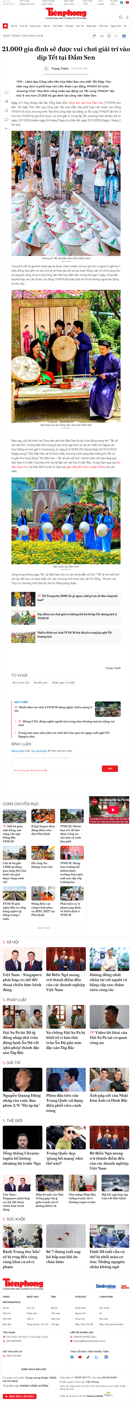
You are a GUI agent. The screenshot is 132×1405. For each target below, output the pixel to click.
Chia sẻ (6, 101)
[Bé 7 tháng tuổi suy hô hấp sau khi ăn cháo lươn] (66, 1236)
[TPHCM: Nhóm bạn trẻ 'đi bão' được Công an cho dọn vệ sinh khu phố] (72, 816)
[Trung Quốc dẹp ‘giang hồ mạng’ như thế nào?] (66, 1138)
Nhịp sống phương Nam (23, 35)
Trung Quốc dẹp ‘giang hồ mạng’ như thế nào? (64, 1158)
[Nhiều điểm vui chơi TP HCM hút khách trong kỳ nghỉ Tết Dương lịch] (23, 636)
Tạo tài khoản (39, 750)
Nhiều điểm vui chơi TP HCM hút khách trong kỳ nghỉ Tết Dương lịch (74, 634)
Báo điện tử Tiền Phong (66, 13)
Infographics (11, 1302)
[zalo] (98, 1357)
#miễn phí (40, 682)
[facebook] (121, 2)
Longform (106, 1296)
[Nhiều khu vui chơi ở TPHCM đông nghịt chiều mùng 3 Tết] (108, 709)
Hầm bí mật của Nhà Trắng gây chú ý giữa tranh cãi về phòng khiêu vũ (49, 1200)
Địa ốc (46, 25)
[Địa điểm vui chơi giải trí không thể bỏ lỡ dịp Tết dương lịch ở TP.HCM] (23, 617)
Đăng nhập (17, 750)
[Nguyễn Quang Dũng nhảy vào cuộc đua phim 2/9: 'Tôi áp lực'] (22, 1080)
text (102, 36)
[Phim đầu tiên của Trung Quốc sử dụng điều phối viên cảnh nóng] (66, 1080)
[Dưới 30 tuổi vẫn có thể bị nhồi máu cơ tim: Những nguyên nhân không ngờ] (109, 1236)
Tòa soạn (9, 1332)
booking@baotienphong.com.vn (90, 1341)
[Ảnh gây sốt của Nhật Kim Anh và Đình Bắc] (109, 1080)
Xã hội (14, 25)
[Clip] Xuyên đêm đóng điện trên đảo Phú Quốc (43, 830)
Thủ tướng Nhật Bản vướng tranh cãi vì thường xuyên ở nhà (82, 1198)
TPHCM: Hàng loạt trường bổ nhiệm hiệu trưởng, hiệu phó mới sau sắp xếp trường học (71, 872)
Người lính (116, 25)
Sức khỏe (58, 25)
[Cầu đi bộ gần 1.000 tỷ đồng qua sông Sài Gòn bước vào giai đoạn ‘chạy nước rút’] (14, 853)
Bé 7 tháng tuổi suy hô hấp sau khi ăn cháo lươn (63, 1256)
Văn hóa (7, 1318)
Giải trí (13, 1062)
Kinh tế (23, 25)
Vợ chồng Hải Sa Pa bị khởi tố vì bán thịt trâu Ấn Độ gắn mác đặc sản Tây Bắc (65, 1040)
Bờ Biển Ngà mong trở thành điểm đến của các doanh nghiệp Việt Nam (65, 982)
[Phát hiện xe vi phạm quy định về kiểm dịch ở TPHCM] (72, 893)
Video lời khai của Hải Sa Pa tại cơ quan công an (108, 1037)
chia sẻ (94, 36)
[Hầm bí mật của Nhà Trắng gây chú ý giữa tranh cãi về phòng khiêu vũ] (50, 1183)
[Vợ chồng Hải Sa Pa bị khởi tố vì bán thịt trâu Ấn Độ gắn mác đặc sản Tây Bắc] (66, 1017)
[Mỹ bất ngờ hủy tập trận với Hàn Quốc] (115, 1183)
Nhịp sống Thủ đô (84, 1324)
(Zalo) (93, 1336)
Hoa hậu (103, 1318)
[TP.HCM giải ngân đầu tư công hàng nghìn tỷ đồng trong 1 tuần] (14, 893)
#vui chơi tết (21, 682)
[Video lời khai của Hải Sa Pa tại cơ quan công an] (109, 1017)
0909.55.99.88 (82, 1336)
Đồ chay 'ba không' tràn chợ (41, 865)
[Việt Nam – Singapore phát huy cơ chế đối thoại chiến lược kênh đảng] (22, 959)
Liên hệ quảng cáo (82, 1332)
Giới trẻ (80, 25)
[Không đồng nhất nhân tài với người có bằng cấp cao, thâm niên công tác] (109, 959)
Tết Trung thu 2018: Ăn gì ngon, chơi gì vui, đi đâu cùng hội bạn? (77, 598)
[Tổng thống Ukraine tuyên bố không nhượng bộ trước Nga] (22, 1138)
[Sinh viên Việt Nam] (106, 1287)
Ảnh (53, 1296)
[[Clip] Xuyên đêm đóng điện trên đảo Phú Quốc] (43, 816)
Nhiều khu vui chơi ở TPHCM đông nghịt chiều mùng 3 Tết (53, 709)
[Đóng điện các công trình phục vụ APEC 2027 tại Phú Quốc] (43, 893)
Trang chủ (5, 25)
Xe (125, 25)
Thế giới (69, 25)
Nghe (6, 92)
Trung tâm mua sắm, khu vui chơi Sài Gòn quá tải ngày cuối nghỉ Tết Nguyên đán (64, 734)
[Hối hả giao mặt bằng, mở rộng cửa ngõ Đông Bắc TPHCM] (14, 816)
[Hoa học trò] (125, 1287)
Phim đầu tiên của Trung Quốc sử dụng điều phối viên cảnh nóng (64, 1103)
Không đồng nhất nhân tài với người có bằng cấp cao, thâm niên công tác (108, 982)
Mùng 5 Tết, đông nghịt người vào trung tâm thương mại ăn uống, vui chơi (66, 723)
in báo (109, 36)
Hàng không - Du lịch (37, 1324)
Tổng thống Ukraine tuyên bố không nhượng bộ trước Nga (22, 1158)
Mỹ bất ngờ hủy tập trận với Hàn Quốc (115, 1196)
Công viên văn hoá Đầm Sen (85, 102)
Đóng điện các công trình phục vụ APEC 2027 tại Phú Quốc (43, 909)
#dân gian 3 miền (63, 682)
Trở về (6, 128)
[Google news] (108, 1357)
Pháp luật (91, 25)
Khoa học (80, 1318)
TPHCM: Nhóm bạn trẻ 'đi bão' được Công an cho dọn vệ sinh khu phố (70, 833)
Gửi (110, 768)
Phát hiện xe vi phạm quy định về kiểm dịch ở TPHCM (70, 909)
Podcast (81, 1296)
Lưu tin (6, 110)
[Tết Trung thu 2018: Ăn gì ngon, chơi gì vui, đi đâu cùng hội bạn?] (23, 599)
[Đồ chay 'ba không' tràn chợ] (43, 853)
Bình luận (6, 119)
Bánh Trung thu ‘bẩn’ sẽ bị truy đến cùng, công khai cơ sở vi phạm (21, 1259)
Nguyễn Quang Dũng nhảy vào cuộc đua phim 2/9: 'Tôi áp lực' (22, 1100)
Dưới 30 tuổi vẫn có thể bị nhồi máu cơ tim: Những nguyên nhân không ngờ (107, 1259)
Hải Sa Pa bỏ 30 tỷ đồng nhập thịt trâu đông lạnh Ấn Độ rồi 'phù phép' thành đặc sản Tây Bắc (21, 1042)
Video (6, 1296)
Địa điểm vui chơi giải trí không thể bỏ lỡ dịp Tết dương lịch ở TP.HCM (77, 616)
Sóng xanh (35, 25)
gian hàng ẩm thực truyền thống (86, 466)
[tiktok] (89, 1357)
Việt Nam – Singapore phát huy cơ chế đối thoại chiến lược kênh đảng (22, 982)
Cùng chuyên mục (21, 803)
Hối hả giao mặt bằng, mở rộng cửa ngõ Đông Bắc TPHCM (13, 833)
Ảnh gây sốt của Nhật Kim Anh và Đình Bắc (109, 1098)
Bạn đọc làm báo (21, 1396)
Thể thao (103, 25)
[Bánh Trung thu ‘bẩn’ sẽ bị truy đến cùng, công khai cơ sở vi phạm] (22, 1236)
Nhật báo (33, 1296)
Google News (124, 36)
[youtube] (127, 2)
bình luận (116, 36)
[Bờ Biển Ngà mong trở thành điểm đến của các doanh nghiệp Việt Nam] (66, 959)
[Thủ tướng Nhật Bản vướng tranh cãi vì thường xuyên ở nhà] (82, 1183)
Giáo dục (55, 1318)
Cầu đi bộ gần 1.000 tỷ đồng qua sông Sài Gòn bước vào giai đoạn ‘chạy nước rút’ (14, 872)
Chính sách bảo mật (34, 1369)
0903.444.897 (13, 1355)
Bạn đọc (7, 1324)
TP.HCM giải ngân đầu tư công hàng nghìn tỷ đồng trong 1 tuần (14, 911)
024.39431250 (14, 1341)
